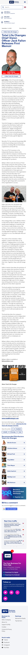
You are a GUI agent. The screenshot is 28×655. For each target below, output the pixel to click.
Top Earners (18, 621)
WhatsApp (13, 432)
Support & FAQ (6, 624)
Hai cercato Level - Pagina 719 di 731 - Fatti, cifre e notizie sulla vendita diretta (12, 530)
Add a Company (6, 620)
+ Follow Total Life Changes (10, 32)
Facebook (18, 429)
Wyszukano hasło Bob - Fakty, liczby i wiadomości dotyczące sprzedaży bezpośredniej (12, 525)
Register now (19, 497)
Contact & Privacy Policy (7, 630)
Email (20, 432)
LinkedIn (5, 432)
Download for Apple (11, 572)
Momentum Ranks (20, 618)
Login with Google (11, 509)
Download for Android (12, 575)
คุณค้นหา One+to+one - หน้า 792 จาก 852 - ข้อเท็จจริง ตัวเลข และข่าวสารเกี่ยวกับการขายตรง (13, 537)
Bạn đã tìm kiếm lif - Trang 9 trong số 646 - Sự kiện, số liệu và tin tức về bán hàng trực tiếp (13, 542)
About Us (4, 622)
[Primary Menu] (25, 2)
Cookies (4, 627)
